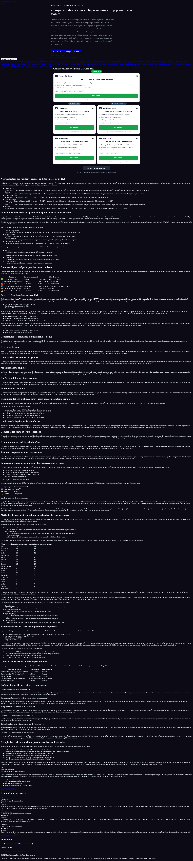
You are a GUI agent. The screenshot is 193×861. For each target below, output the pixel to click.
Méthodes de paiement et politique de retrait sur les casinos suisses (82, 65)
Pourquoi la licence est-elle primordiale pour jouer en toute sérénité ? (64, 61)
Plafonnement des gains (49, 63)
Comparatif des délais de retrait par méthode (155, 65)
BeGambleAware (24, 843)
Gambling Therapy (11, 843)
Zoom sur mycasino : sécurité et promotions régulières (122, 65)
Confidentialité (5, 851)
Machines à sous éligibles (9, 63)
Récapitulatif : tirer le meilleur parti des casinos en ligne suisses (31, 66)
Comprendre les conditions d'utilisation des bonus (135, 61)
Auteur (3, 3)
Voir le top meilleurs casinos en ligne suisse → (66, 50)
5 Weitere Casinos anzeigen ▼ (96, 168)
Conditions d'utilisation (18, 851)
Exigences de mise (157, 61)
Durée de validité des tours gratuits (29, 63)
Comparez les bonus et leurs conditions (141, 63)
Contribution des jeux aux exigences (176, 61)
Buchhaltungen (8, 2)
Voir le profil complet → (8, 789)
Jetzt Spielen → (96, 96)
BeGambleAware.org (111, 172)
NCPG (35, 843)
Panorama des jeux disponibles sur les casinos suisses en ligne (39, 65)
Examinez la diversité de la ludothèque (168, 63)
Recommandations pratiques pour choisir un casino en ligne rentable (79, 63)
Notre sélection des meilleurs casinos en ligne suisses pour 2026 (21, 61)
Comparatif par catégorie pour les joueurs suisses (103, 61)
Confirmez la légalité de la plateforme (115, 63)
